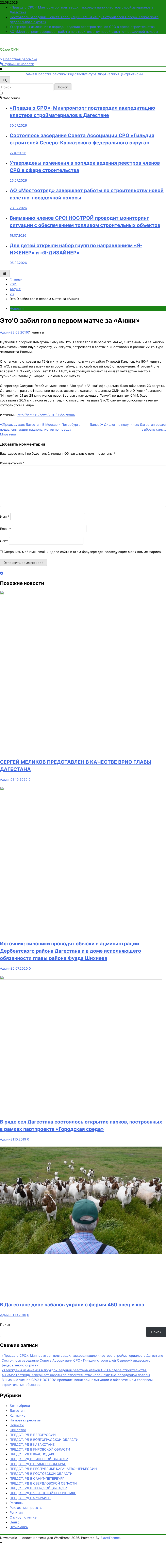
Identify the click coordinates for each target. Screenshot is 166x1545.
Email (5, 529)
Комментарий (12, 463)
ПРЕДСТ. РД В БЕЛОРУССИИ (33, 1435)
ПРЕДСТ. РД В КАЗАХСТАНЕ (32, 1444)
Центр (124, 74)
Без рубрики (20, 1406)
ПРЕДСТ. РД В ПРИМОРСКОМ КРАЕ (38, 1464)
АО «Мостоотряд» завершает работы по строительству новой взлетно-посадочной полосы (84, 32)
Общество (74, 74)
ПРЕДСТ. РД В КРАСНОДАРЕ (32, 1454)
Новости (43, 74)
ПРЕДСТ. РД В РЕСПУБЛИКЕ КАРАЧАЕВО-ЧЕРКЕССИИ (53, 1469)
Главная (29, 74)
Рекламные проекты (26, 1508)
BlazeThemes (110, 1538)
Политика (58, 74)
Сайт (4, 541)
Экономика (19, 1527)
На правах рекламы (25, 1420)
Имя (4, 517)
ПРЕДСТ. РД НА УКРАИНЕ (30, 1498)
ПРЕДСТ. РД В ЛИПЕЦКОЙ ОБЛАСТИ (39, 1459)
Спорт (101, 74)
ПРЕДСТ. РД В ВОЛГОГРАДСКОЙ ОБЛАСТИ (44, 1440)
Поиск (5, 1325)
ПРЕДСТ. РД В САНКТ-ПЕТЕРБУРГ (37, 1478)
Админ (5, 332)
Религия (112, 74)
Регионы (136, 74)
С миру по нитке (23, 1517)
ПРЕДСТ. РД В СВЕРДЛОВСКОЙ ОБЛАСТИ (43, 1483)
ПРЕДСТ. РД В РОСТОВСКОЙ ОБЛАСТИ (41, 1474)
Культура (89, 74)
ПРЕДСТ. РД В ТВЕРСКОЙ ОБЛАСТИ (38, 1488)
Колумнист (18, 1415)
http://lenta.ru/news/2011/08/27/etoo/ (46, 415)
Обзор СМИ (9, 49)
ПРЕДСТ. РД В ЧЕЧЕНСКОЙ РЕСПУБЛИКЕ (43, 1493)
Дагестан (17, 1410)
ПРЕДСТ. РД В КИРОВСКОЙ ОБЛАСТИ (40, 1449)
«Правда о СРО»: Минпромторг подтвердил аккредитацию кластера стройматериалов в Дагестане (82, 1355)
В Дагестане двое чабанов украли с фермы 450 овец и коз (72, 1305)
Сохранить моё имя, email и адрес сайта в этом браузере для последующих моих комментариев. (83, 552)
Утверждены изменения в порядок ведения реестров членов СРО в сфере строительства (82, 27)
